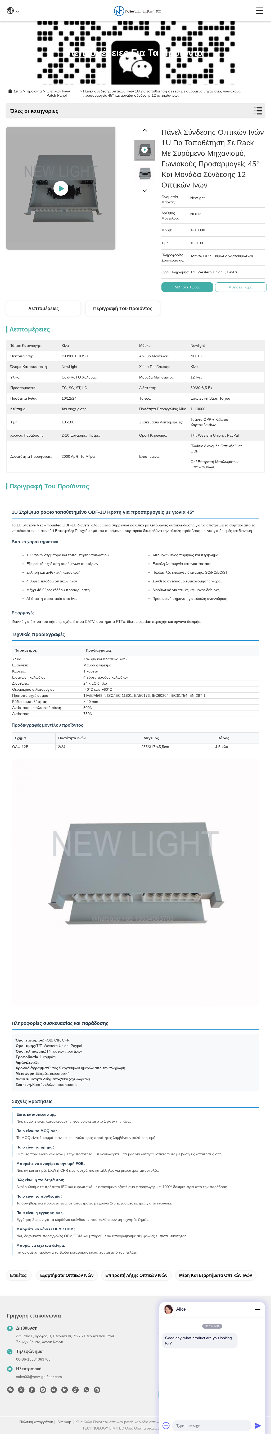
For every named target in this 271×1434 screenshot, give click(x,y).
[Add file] (166, 1425)
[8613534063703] (86, 1391)
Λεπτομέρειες (43, 308)
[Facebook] (32, 1391)
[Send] (258, 1425)
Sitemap (64, 1422)
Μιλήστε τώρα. (187, 287)
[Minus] (258, 1309)
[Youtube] (53, 1391)
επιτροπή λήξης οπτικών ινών (136, 1275)
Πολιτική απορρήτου (36, 1422)
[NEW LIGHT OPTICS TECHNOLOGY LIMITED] (137, 10)
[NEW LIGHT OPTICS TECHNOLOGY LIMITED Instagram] (43, 1391)
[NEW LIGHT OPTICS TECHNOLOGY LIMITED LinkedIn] (64, 1391)
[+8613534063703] (97, 1391)
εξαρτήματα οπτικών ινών (67, 1275)
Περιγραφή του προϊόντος (122, 308)
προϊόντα (34, 91)
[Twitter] (21, 1391)
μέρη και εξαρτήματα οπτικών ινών (215, 1275)
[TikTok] (75, 1391)
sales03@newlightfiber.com (39, 1377)
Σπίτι (18, 91)
